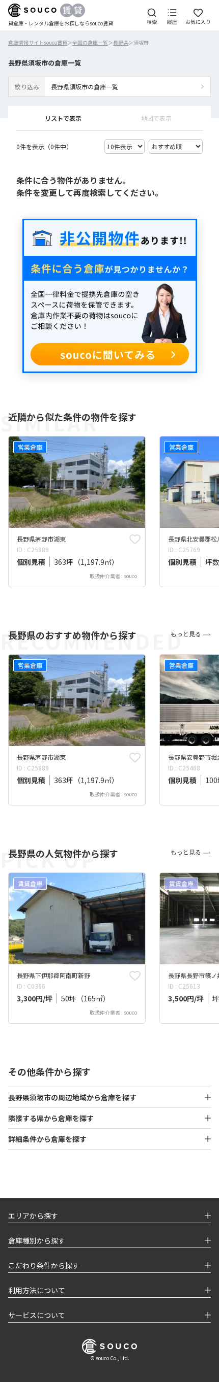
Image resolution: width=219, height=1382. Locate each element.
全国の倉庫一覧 (90, 42)
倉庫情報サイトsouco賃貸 (37, 42)
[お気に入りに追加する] (135, 539)
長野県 (120, 42)
